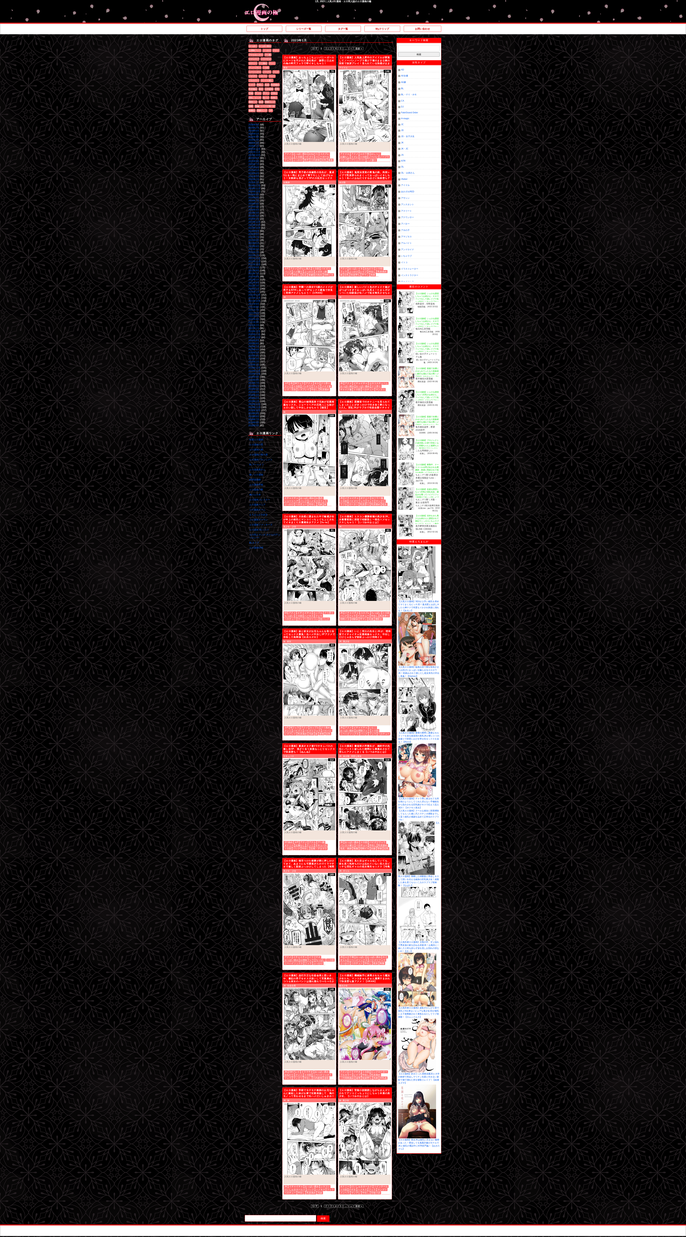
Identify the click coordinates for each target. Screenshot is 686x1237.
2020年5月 (253, 352)
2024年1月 (253, 219)
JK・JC (404, 149)
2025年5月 (253, 170)
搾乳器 (383, 1078)
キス (316, 383)
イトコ (404, 262)
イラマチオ (266, 59)
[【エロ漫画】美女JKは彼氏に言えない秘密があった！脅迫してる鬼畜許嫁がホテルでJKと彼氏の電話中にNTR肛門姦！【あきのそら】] (417, 1086)
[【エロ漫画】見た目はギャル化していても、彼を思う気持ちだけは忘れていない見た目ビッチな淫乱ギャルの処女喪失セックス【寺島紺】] (365, 909)
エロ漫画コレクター (259, 499)
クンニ (272, 63)
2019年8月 (253, 380)
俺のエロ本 (255, 494)
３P (270, 110)
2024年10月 (254, 191)
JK (284, 297)
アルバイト (406, 243)
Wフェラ (299, 383)
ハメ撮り (371, 160)
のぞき (352, 1189)
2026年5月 (253, 133)
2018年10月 (254, 410)
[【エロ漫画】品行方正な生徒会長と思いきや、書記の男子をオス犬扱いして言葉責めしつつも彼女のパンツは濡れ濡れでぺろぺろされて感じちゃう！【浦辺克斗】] (309, 1024)
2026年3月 (253, 140)
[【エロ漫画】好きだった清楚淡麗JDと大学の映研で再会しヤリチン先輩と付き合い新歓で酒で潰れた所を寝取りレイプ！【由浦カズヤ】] (417, 1020)
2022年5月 (253, 279)
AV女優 (404, 76)
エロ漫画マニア (257, 504)
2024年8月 (253, 197)
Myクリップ (382, 28)
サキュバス (288, 756)
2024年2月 (253, 215)
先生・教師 (346, 848)
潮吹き (378, 619)
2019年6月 (253, 386)
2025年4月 (253, 173)
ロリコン (313, 619)
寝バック (324, 619)
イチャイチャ (360, 383)
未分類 (342, 182)
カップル (317, 612)
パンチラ (306, 386)
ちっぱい (289, 615)
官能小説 (375, 1192)
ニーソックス (255, 72)
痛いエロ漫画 (256, 474)
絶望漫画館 (255, 479)
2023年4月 (253, 246)
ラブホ (343, 504)
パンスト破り (347, 845)
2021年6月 (253, 313)
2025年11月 (254, 152)
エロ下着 (364, 153)
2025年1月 (253, 182)
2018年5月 (253, 425)
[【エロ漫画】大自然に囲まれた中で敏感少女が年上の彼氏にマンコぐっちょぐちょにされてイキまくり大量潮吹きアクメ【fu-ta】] (309, 565)
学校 (379, 848)
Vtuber (404, 179)
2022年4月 (253, 282)
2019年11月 (254, 370)
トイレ (354, 156)
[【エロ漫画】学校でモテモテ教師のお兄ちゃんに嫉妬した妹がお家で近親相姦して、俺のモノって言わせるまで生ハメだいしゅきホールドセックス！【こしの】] (309, 1139)
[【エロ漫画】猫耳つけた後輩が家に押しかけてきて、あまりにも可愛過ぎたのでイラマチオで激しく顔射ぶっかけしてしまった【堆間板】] (309, 909)
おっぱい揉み (265, 46)
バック (276, 72)
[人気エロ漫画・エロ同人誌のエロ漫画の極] (261, 5)
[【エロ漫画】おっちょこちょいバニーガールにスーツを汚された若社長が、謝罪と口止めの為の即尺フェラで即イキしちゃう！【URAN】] (309, 106)
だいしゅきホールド (294, 1189)
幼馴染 (354, 619)
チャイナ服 (346, 389)
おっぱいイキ (356, 268)
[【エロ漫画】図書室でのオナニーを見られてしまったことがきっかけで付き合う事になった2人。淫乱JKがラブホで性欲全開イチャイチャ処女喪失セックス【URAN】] (365, 450)
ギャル (346, 871)
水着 (371, 619)
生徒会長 (291, 985)
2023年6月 (253, 240)
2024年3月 (253, 212)
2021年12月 (254, 294)
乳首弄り (364, 504)
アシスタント (407, 204)
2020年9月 (253, 340)
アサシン (405, 198)
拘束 (373, 274)
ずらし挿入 (304, 268)
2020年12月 (254, 331)
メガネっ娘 (321, 271)
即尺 (306, 160)
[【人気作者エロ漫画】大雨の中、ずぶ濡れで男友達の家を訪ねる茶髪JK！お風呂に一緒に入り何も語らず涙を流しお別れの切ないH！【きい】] (417, 888)
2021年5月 (253, 316)
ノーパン (373, 156)
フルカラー (254, 80)
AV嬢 (403, 82)
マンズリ (380, 389)
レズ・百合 (290, 389)
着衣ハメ (253, 102)
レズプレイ (303, 389)
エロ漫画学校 (256, 484)
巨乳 (277, 89)
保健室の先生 (315, 274)
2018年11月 (254, 407)
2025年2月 (253, 179)
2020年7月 (253, 346)
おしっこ (375, 153)
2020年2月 (253, 361)
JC (402, 124)
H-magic (405, 118)
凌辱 (358, 1078)
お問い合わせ (422, 28)
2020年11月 (254, 334)
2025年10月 (254, 155)
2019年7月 (253, 383)
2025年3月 (253, 176)
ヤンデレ (356, 1192)
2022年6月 (253, 276)
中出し (260, 85)
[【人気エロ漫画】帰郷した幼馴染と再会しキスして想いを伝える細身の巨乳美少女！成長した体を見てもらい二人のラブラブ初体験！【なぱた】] (416, 822)
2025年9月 (253, 158)
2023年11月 (254, 225)
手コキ (258, 93)
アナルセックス (256, 55)
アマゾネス (406, 237)
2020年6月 (253, 349)
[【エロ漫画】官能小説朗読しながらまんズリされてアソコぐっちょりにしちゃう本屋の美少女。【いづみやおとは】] (365, 1139)
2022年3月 (253, 285)
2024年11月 (254, 188)
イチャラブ (254, 59)
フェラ (272, 76)
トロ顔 (266, 67)
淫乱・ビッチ (255, 98)
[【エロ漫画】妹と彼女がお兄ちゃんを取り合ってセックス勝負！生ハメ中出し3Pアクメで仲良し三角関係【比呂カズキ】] (309, 680)
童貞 (261, 102)
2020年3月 (253, 358)
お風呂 (319, 498)
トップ (264, 28)
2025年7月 (253, 164)
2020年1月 (253, 364)
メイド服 (326, 386)
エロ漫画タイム (257, 509)
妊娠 (373, 848)
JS (402, 155)
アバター (405, 224)
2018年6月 (253, 422)
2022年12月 (254, 258)
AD (402, 70)
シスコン (325, 1186)
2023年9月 (253, 231)
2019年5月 (253, 389)
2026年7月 (253, 127)
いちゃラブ (406, 256)
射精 (321, 733)
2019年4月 (253, 392)
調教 (251, 106)
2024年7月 (253, 200)
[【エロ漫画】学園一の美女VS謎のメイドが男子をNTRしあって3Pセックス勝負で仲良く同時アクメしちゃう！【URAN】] (309, 335)
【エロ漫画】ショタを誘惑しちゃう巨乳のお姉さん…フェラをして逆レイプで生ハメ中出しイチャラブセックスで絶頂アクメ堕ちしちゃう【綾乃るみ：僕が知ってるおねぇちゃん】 (427, 400)
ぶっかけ (267, 50)
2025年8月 (253, 161)
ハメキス (313, 501)
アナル (312, 842)
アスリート (406, 211)
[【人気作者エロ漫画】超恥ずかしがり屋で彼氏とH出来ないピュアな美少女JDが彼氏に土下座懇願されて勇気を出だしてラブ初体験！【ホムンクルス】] (417, 954)
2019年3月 (253, 395)
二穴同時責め (347, 1078)
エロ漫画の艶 (256, 489)
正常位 (274, 93)
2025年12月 (254, 149)
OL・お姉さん (408, 173)
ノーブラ (267, 72)
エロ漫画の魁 (256, 449)
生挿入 (274, 98)
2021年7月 (253, 310)
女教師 (286, 182)
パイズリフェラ (357, 501)
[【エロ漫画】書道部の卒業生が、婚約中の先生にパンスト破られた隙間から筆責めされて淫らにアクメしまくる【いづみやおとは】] (365, 794)
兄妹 (320, 504)
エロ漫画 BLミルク (259, 529)
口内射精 (269, 89)
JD (402, 130)
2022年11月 (254, 261)
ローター (353, 504)
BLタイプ (254, 542)
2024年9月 (253, 194)
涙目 (326, 1078)
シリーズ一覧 (303, 28)
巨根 (251, 93)
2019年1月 (253, 401)
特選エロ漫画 (256, 439)
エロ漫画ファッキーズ (260, 524)
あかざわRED (407, 192)
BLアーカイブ (256, 464)
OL (402, 167)
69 (285, 612)
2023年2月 (253, 252)
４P (296, 842)
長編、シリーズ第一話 (265, 106)
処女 (261, 89)
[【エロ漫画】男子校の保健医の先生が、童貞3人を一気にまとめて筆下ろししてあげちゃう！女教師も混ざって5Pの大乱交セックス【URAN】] (309, 221)
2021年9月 (253, 304)
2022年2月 (253, 288)
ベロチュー (368, 389)
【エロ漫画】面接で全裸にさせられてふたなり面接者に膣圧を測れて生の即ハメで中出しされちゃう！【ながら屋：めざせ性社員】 (427, 373)
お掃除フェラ (255, 50)
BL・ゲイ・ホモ (409, 94)
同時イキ (328, 274)
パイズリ (253, 76)
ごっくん (289, 156)
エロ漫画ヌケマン (258, 519)
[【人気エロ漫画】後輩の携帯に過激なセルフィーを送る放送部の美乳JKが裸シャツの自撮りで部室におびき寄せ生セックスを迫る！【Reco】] (417, 679)
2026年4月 (253, 136)
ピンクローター (379, 1071)
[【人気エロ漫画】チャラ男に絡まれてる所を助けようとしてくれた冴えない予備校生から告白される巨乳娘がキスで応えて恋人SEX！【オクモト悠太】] (417, 745)
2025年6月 (253, 167)
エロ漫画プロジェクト (260, 459)
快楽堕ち (355, 274)
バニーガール (322, 156)
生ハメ (266, 98)
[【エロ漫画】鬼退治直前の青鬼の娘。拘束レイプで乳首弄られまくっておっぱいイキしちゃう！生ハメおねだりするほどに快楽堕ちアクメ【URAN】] (365, 221)
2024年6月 (253, 203)
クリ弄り (325, 383)
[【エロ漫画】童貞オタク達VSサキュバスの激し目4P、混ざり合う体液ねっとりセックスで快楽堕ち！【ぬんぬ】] (309, 794)
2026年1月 (253, 146)
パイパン (263, 76)
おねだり (313, 153)
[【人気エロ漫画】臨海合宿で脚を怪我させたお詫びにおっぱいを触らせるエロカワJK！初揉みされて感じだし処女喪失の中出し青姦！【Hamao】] (417, 613)
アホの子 (405, 230)
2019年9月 (253, 377)
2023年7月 (253, 237)
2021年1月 (253, 328)
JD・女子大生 (407, 136)
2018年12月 (254, 404)
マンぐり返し (267, 80)
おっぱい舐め (363, 386)
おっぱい (253, 46)
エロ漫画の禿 (256, 444)
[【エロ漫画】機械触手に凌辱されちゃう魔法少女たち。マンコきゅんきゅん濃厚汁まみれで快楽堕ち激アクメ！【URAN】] (365, 1024)
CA (402, 101)
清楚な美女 (356, 756)
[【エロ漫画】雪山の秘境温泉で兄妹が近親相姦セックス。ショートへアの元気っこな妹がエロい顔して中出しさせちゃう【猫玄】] (309, 450)
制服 (356, 848)
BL (402, 88)
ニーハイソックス (349, 733)
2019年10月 (254, 373)
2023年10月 (254, 228)
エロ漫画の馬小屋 (258, 454)
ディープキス (255, 67)
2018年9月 (253, 413)
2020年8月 (253, 343)
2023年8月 (253, 234)
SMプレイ (294, 1071)
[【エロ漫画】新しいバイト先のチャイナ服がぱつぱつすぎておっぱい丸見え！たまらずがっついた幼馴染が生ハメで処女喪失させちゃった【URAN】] (365, 335)
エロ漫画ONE (256, 547)
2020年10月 (254, 337)
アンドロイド (407, 249)
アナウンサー (407, 217)
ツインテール (381, 1186)
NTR (403, 161)
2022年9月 (253, 267)
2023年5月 (253, 243)
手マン (266, 93)
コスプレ (324, 153)
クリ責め (263, 63)
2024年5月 (253, 206)
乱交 (267, 85)
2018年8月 (253, 416)
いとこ (372, 727)
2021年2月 (253, 325)
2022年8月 (253, 270)
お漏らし (344, 156)
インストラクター (409, 275)
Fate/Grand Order (409, 113)
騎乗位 (252, 110)
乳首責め (253, 89)
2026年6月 (253, 130)
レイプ (252, 85)
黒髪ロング (262, 110)
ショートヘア (291, 501)
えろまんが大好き (258, 514)
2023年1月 (253, 255)
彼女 (289, 641)
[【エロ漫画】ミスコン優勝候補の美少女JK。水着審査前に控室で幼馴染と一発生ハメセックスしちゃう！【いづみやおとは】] (365, 565)
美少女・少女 (289, 526)
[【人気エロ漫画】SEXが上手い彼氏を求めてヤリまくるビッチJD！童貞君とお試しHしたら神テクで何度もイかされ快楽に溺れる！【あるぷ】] (417, 547)
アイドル (343, 67)
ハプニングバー (357, 160)
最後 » (358, 48)
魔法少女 (343, 985)
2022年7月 (253, 273)
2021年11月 (254, 298)
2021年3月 (253, 322)
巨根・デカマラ (319, 848)
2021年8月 (253, 307)
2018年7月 (253, 419)
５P (286, 268)
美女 (285, 67)
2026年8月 (253, 124)
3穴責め (288, 842)
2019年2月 (253, 398)
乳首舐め (275, 85)
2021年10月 (254, 301)
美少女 (346, 641)
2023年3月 (253, 249)
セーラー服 (377, 498)
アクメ (276, 50)
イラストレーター (409, 269)
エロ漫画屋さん (257, 469)
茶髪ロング (270, 102)
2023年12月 (254, 222)
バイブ (343, 160)
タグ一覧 (343, 28)
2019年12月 (254, 367)
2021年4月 (253, 319)
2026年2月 (253, 143)
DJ (402, 107)
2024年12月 (254, 185)
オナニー (253, 63)
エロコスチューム (378, 383)
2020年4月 (253, 355)
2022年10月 (254, 264)
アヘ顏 (268, 55)
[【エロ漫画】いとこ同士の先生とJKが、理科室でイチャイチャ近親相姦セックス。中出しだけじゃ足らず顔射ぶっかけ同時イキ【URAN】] (365, 680)
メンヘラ (344, 1192)
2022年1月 (253, 291)
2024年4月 (253, 209)
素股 (330, 160)
